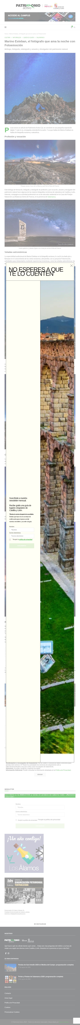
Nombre (11, 526)
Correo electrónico (15, 533)
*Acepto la (22, 539)
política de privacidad (25, 539)
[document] (40, 512)
